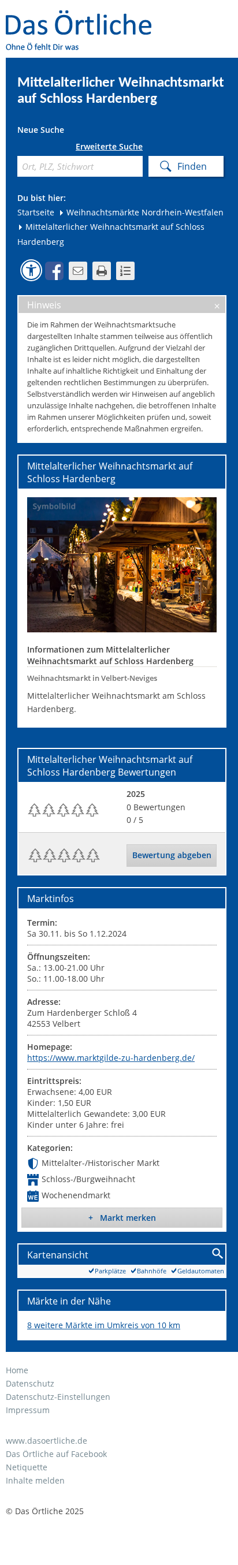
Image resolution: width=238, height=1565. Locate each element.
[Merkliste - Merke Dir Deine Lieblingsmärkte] (125, 271)
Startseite (35, 212)
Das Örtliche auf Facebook (56, 1453)
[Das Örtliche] (84, 17)
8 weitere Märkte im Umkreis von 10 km (103, 1325)
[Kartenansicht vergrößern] (218, 1254)
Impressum (28, 1409)
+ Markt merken (122, 1217)
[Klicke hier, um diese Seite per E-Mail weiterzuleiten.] (78, 271)
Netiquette (26, 1467)
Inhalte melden (35, 1480)
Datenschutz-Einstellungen (58, 1396)
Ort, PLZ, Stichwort (21, 148)
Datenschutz (30, 1383)
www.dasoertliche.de (46, 1440)
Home (17, 1370)
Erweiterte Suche (109, 146)
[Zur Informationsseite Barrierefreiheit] (31, 270)
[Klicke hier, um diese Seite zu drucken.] (101, 271)
